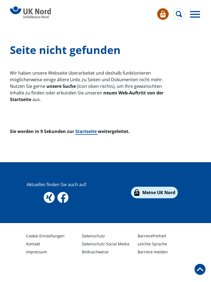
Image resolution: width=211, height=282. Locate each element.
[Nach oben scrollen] (200, 269)
